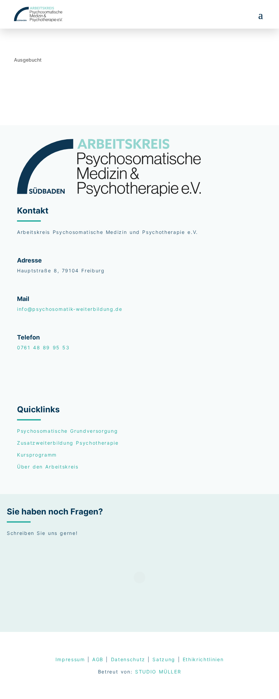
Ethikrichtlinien (203, 659)
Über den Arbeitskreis (48, 467)
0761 (43, 347)
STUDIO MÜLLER (158, 671)
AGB (97, 659)
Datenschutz (128, 659)
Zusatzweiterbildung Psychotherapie (68, 443)
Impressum (70, 659)
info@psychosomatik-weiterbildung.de (69, 309)
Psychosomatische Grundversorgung (67, 431)
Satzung (163, 659)
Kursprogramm (37, 455)
